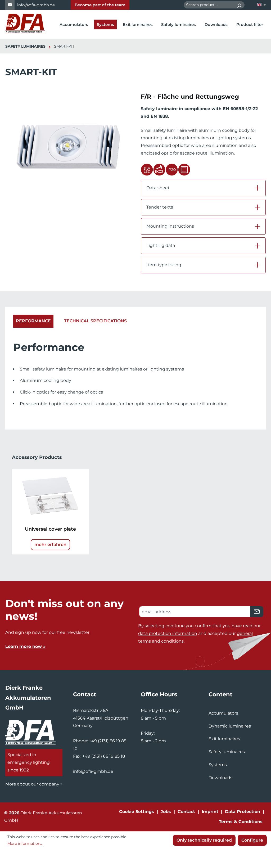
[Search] (239, 4)
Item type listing (163, 264)
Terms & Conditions (241, 821)
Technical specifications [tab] (95, 320)
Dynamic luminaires (230, 726)
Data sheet (158, 187)
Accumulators (223, 713)
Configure (252, 840)
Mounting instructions (170, 226)
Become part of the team (100, 4)
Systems (218, 764)
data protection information (167, 633)
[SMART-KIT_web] (67, 149)
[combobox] (208, 4)
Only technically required (204, 840)
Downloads (220, 777)
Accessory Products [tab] (37, 457)
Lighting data (160, 245)
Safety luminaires (227, 751)
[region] (68, 149)
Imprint (210, 811)
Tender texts (159, 207)
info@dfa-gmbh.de (36, 4)
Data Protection (242, 811)
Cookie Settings (136, 811)
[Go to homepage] (25, 23)
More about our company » (33, 784)
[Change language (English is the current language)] (261, 4)
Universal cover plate (50, 529)
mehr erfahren (50, 544)
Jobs (166, 811)
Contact (186, 811)
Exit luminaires (224, 738)
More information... (25, 843)
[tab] (33, 321)
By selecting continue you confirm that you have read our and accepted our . (199, 633)
